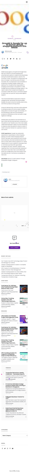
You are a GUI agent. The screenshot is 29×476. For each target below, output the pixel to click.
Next (23, 225)
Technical (11, 38)
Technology (18, 38)
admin (10, 51)
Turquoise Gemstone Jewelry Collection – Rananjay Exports (15, 373)
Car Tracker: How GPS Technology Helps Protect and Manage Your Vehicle (14, 262)
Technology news (5, 172)
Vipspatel (13, 217)
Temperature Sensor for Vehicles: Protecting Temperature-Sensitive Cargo (13, 276)
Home (14, 39)
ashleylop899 (12, 379)
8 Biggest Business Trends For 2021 (15, 397)
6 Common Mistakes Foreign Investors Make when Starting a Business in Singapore (15, 385)
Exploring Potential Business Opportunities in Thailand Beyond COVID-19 (14, 409)
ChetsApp (18, 470)
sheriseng (12, 416)
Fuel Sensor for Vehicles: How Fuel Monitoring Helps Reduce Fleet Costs (9, 287)
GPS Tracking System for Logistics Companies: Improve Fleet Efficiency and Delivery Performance (9, 354)
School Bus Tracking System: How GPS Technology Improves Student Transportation (8, 300)
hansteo (11, 392)
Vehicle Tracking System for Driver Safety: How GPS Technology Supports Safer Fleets (13, 272)
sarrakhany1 (8, 293)
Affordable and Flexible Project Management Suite (17, 210)
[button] (27, 2)
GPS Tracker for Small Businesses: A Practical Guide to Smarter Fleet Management (13, 269)
